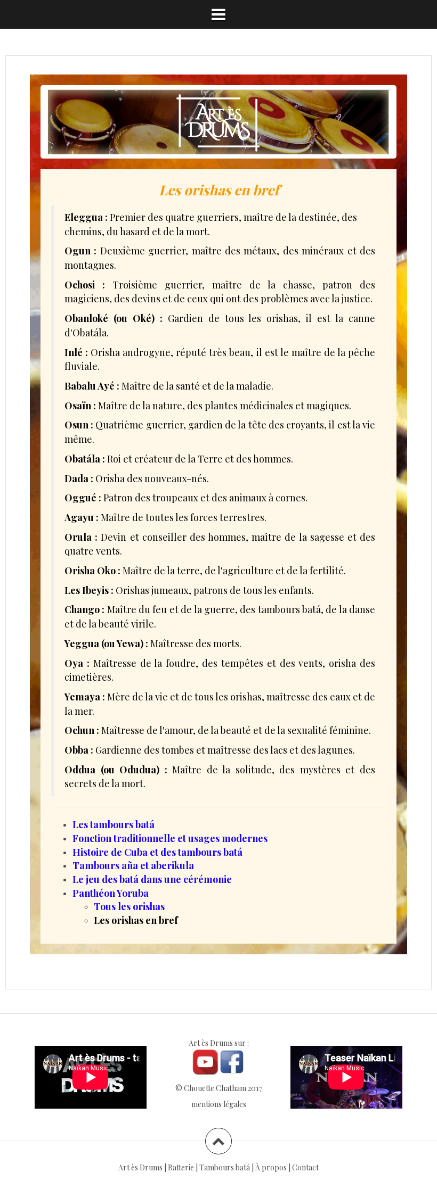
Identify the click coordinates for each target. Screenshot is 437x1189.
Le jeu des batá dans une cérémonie (152, 879)
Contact (305, 1167)
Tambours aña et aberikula (133, 865)
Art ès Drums (140, 1167)
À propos (271, 1167)
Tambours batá (224, 1167)
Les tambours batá (113, 824)
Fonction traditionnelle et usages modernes (170, 838)
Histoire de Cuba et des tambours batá (157, 852)
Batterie (181, 1167)
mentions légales (218, 1104)
